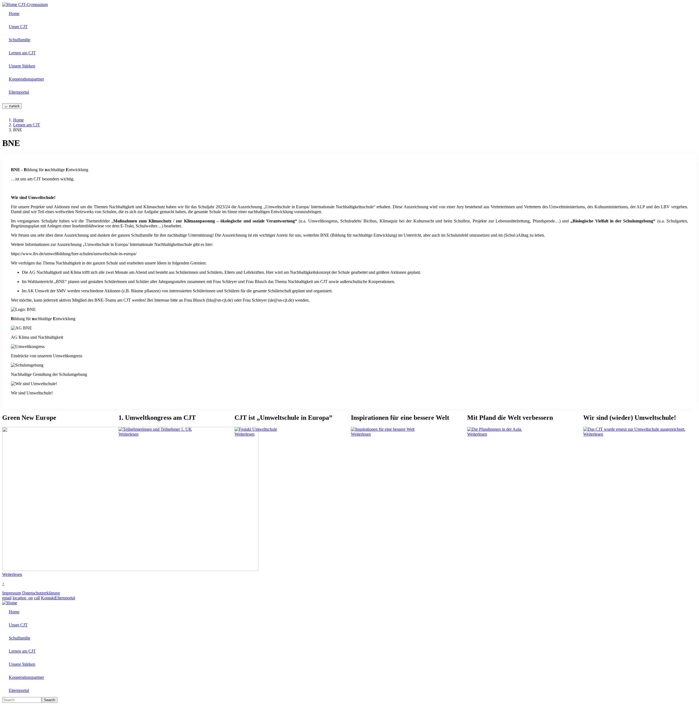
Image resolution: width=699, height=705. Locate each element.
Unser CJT (18, 26)
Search (49, 700)
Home (14, 13)
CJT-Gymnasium (33, 4)
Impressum (11, 593)
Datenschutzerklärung (41, 593)
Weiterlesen (12, 574)
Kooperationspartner (26, 79)
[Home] (10, 4)
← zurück (12, 106)
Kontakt (48, 598)
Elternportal (19, 92)
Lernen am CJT (22, 52)
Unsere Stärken (22, 66)
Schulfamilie (19, 39)
